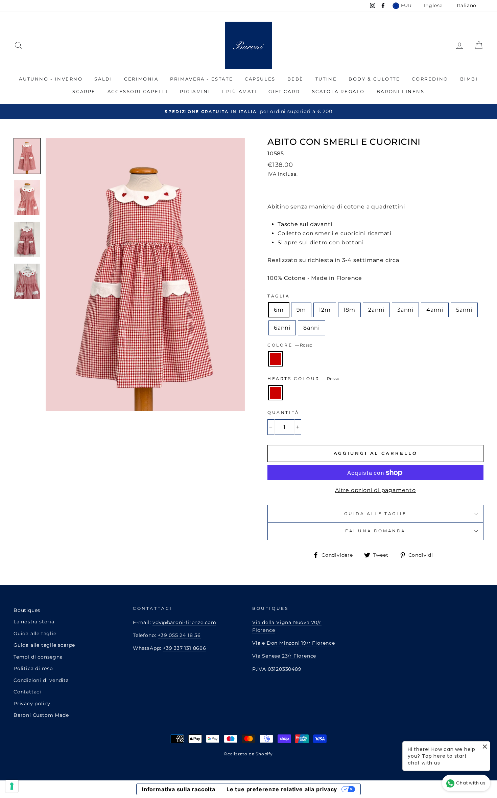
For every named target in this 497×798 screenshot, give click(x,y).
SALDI (103, 79)
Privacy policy (32, 703)
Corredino (430, 79)
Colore (289, 345)
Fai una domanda (375, 530)
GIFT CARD (284, 91)
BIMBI (469, 79)
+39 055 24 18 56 (179, 635)
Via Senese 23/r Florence (284, 656)
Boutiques (27, 610)
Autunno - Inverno (50, 79)
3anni (405, 310)
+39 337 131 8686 (184, 648)
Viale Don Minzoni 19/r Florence (293, 643)
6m (279, 310)
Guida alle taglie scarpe (44, 645)
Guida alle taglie (35, 633)
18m (349, 310)
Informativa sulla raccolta (178, 789)
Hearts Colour (303, 378)
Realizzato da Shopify (248, 753)
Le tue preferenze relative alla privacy (282, 789)
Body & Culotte (374, 79)
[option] (248, 111)
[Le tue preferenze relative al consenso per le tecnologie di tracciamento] (11, 786)
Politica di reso (33, 668)
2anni (376, 310)
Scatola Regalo (338, 91)
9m (301, 310)
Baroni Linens (401, 91)
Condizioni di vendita (41, 680)
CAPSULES (260, 79)
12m (324, 310)
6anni (282, 328)
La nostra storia (34, 621)
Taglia (278, 295)
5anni (464, 310)
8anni (311, 328)
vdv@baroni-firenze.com (184, 622)
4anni (434, 310)
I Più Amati (239, 91)
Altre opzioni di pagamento (375, 490)
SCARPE (84, 91)
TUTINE (326, 79)
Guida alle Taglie (375, 513)
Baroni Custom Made (41, 715)
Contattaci (27, 691)
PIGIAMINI (195, 91)
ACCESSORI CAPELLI (138, 91)
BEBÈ (295, 79)
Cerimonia (141, 79)
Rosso (275, 359)
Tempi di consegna (38, 657)
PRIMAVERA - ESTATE (201, 79)
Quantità (283, 412)
